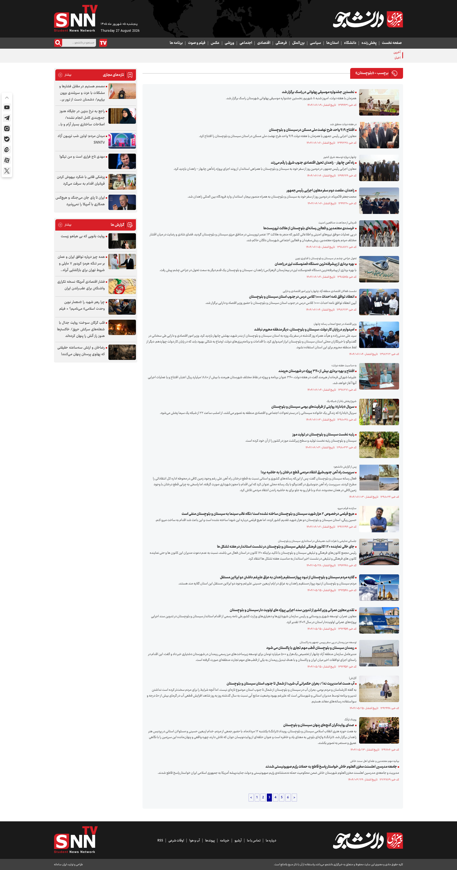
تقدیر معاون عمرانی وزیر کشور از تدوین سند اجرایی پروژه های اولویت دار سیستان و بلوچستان (292, 610)
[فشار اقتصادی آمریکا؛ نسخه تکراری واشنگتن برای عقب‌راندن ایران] (122, 286)
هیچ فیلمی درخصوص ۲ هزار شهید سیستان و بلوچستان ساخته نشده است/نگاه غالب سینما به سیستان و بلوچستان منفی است (268, 514)
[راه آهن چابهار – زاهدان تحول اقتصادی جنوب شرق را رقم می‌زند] (378, 168)
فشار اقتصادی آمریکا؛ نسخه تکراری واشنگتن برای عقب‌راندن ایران (81, 285)
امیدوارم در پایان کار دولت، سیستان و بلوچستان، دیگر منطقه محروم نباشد (304, 330)
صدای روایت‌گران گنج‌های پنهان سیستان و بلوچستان (318, 725)
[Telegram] (7, 118)
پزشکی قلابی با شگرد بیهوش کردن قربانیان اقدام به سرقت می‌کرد (81, 180)
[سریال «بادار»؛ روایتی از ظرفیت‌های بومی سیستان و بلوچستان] (378, 412)
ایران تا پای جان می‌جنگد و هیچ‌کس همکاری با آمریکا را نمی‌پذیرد (80, 201)
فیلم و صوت (196, 43)
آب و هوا (194, 841)
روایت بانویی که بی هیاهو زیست (83, 236)
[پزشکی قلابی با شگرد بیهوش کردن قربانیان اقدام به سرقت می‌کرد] (122, 182)
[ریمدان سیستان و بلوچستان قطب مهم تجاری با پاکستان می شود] (378, 653)
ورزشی (229, 43)
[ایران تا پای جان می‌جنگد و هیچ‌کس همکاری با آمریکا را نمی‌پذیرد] (122, 202)
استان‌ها (332, 43)
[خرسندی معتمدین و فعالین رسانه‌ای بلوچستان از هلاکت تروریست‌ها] (378, 233)
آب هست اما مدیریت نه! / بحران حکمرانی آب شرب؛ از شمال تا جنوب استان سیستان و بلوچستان (290, 684)
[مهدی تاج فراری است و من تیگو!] (122, 161)
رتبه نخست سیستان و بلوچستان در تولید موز (323, 435)
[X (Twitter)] (7, 170)
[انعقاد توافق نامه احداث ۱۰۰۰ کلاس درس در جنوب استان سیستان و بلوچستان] (378, 302)
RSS (160, 841)
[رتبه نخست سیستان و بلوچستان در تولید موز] (378, 445)
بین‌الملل (298, 43)
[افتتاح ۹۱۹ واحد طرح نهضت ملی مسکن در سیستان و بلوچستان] (378, 135)
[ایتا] (7, 149)
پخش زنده (369, 43)
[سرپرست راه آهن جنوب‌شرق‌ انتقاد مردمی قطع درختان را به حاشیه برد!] (378, 477)
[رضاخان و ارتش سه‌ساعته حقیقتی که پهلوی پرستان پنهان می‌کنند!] (122, 352)
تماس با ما (254, 841)
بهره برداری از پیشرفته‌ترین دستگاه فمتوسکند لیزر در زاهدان (314, 264)
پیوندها (210, 841)
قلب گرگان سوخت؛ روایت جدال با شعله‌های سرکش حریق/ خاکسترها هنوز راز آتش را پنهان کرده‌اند (81, 329)
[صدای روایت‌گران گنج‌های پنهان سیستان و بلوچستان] (378, 730)
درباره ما (271, 841)
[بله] (7, 139)
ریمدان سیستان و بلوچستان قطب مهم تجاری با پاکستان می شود (310, 648)
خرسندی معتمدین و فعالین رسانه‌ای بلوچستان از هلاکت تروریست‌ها (308, 228)
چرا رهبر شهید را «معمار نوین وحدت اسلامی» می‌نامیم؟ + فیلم (82, 305)
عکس (215, 43)
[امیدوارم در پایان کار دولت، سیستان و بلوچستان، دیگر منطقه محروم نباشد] (378, 335)
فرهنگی (281, 43)
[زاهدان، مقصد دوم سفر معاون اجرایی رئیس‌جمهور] (378, 200)
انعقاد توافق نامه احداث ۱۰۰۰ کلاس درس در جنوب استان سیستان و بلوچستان (301, 297)
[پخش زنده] (103, 43)
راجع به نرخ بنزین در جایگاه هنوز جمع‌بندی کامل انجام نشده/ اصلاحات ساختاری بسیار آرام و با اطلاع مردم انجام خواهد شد (82, 118)
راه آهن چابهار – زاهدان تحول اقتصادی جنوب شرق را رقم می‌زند (312, 163)
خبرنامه (224, 841)
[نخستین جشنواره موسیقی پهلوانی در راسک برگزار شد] (378, 102)
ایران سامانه (60, 864)
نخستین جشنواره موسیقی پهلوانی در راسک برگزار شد (318, 92)
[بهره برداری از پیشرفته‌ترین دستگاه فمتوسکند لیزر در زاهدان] (378, 269)
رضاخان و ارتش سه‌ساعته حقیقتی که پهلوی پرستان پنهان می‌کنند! (81, 351)
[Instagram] (7, 128)
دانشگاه (350, 43)
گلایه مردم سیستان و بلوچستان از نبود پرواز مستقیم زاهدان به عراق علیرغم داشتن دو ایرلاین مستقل (287, 577)
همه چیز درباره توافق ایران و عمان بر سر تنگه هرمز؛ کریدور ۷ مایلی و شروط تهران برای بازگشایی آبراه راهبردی (81, 264)
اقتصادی (263, 43)
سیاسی (315, 43)
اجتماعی (246, 43)
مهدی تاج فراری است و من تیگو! (82, 157)
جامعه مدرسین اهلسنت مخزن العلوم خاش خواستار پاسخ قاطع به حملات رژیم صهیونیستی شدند (331, 767)
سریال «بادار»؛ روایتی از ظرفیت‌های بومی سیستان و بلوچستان (312, 407)
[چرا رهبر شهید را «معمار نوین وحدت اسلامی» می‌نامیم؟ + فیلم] (122, 307)
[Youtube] (7, 107)
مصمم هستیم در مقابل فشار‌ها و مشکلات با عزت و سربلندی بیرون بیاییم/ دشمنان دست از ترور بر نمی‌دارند (82, 93)
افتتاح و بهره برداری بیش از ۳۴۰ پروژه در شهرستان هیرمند (316, 371)
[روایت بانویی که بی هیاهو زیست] (122, 241)
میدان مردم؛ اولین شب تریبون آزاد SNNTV (81, 139)
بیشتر (64, 74)
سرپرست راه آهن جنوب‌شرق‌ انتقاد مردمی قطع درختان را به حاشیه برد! (307, 472)
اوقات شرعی (176, 841)
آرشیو (238, 841)
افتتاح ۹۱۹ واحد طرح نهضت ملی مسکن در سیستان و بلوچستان (311, 130)
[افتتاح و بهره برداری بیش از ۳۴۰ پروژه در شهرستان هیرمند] (378, 376)
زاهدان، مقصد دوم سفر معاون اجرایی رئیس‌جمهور (320, 190)
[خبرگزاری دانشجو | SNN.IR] (368, 19)
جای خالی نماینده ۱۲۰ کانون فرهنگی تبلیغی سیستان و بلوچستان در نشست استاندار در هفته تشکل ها (285, 547)
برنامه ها (176, 43)
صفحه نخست (392, 43)
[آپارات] (7, 160)
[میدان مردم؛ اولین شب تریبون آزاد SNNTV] (122, 141)
